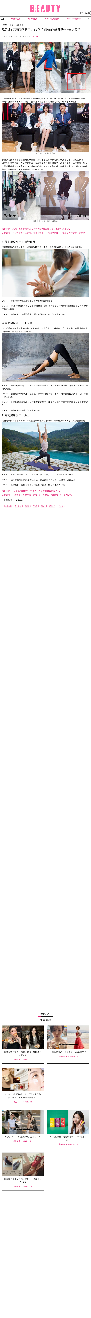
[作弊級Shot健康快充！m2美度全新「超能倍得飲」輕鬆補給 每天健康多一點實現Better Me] (68, 1122)
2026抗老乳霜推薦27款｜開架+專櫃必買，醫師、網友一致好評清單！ (23, 1096)
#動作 (43, 506)
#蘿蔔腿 (8, 506)
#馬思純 (52, 506)
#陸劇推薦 (15, 19)
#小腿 (61, 506)
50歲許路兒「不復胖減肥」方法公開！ (23, 1137)
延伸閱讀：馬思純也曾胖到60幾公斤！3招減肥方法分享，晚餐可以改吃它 (36, 229)
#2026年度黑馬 (73, 19)
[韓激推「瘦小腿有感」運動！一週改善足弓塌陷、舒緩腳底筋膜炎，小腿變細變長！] (23, 1164)
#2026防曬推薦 (52, 19)
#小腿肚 (18, 506)
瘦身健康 (19, 25)
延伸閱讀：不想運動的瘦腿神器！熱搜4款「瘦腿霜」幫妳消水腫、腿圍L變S (37, 495)
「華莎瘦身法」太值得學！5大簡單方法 (68, 1052)
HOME (4, 25)
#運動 (27, 506)
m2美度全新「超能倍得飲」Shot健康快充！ (68, 1138)
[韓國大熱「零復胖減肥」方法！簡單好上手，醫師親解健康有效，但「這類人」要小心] (23, 1037)
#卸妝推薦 (32, 19)
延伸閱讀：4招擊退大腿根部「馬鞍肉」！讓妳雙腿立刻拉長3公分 (32, 491)
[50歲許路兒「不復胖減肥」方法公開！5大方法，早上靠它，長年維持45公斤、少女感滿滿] (23, 1122)
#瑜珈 (35, 506)
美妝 (11, 25)
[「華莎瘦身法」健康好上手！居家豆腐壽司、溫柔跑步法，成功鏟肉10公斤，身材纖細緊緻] (68, 1037)
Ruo (36, 36)
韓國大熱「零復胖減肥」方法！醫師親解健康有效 (23, 1053)
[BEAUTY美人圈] (45, 8)
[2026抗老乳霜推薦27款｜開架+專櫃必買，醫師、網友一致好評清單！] (23, 1079)
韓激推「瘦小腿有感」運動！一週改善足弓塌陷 (23, 1180)
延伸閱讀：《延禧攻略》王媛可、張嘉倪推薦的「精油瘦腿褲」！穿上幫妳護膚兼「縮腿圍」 (44, 233)
